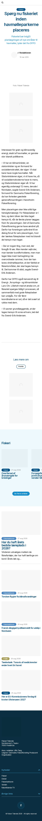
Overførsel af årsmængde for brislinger (10, 475)
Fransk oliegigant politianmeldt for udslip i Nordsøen (21, 629)
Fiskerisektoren (8, 538)
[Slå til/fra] (39, 769)
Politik (21, 366)
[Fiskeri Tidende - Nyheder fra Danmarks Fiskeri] (21, 3)
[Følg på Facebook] (21, 805)
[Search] (2, 2)
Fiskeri (21, 9)
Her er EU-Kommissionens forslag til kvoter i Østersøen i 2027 (19, 698)
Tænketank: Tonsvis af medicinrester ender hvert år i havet (19, 664)
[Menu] (39, 2)
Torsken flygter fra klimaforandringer (19, 596)
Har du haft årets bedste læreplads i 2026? (14, 545)
